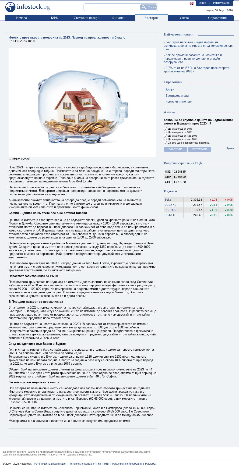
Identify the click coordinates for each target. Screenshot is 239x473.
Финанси (118, 18)
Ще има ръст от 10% (179, 132)
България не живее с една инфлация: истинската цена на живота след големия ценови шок (198, 45)
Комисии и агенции (179, 101)
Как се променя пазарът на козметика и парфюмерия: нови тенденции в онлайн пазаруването (193, 58)
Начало (21, 18)
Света (184, 18)
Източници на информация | (51, 463)
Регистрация (221, 2)
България (151, 18)
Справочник (217, 18)
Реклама (149, 463)
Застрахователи (177, 95)
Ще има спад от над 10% (182, 135)
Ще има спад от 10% (179, 128)
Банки (170, 90)
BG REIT (170, 215)
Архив (230, 148)
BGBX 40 (170, 204)
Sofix (168, 199)
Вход (202, 2)
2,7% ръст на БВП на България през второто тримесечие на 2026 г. (196, 69)
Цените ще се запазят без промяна (188, 142)
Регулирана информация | (127, 463)
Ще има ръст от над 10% (182, 139)
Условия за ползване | (82, 463)
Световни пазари (86, 18)
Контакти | (104, 463)
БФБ (54, 18)
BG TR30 (170, 210)
